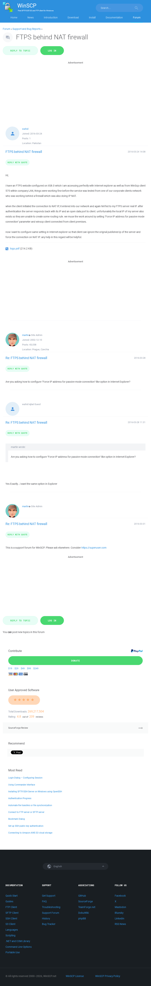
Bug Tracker (48, 924)
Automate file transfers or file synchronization (30, 805)
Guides (9, 901)
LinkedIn (119, 918)
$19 (10, 668)
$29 (16, 668)
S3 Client (10, 924)
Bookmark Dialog (16, 818)
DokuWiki (83, 912)
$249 (35, 668)
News (30, 17)
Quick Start (11, 895)
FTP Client (11, 907)
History (46, 918)
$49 (23, 668)
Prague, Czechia (40, 349)
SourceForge (85, 901)
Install (92, 17)
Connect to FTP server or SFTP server (26, 812)
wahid (25, 128)
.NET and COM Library (18, 941)
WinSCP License (75, 976)
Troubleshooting (51, 907)
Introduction (51, 17)
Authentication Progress (19, 798)
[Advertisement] (75, 90)
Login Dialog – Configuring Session (25, 777)
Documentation (114, 17)
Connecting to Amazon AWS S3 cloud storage (30, 832)
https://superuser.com (93, 547)
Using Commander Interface (21, 784)
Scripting (10, 935)
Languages (12, 929)
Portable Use (13, 952)
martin (25, 335)
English (57, 866)
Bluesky (119, 912)
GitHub (82, 895)
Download (73, 17)
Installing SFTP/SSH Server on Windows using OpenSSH (35, 791)
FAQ (44, 901)
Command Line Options (19, 946)
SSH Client (11, 918)
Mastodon (120, 907)
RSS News (120, 924)
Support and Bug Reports (27, 29)
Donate (75, 660)
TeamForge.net (86, 907)
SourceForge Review (18, 727)
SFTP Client (12, 912)
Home (13, 17)
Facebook (120, 895)
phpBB (82, 918)
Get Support (48, 895)
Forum (137, 17)
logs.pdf (15, 248)
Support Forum (50, 912)
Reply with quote (17, 162)
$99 (29, 668)
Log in (52, 50)
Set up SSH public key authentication (25, 825)
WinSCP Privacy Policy (107, 976)
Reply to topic (20, 50)
